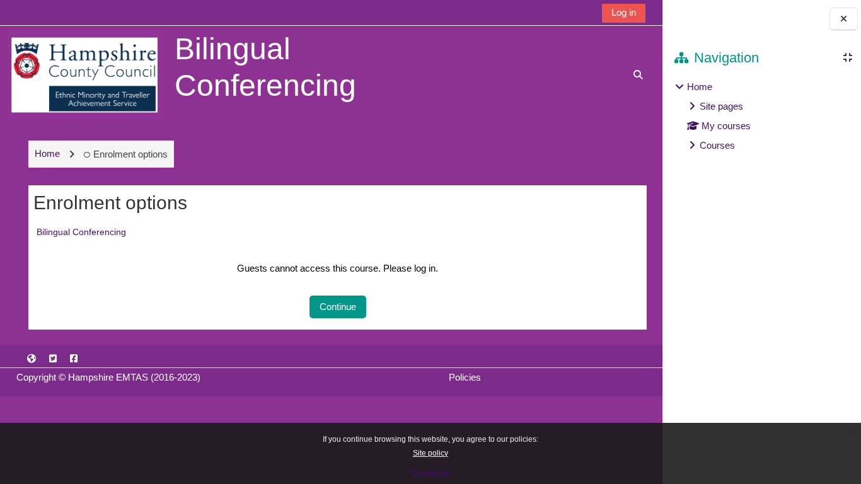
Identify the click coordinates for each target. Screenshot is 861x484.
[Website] (32, 359)
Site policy (430, 453)
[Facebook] (74, 359)
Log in (623, 12)
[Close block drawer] (843, 19)
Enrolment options (130, 154)
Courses (717, 145)
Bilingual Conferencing (81, 232)
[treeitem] (761, 116)
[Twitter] (53, 359)
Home (699, 86)
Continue (431, 473)
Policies (465, 377)
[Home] (86, 74)
